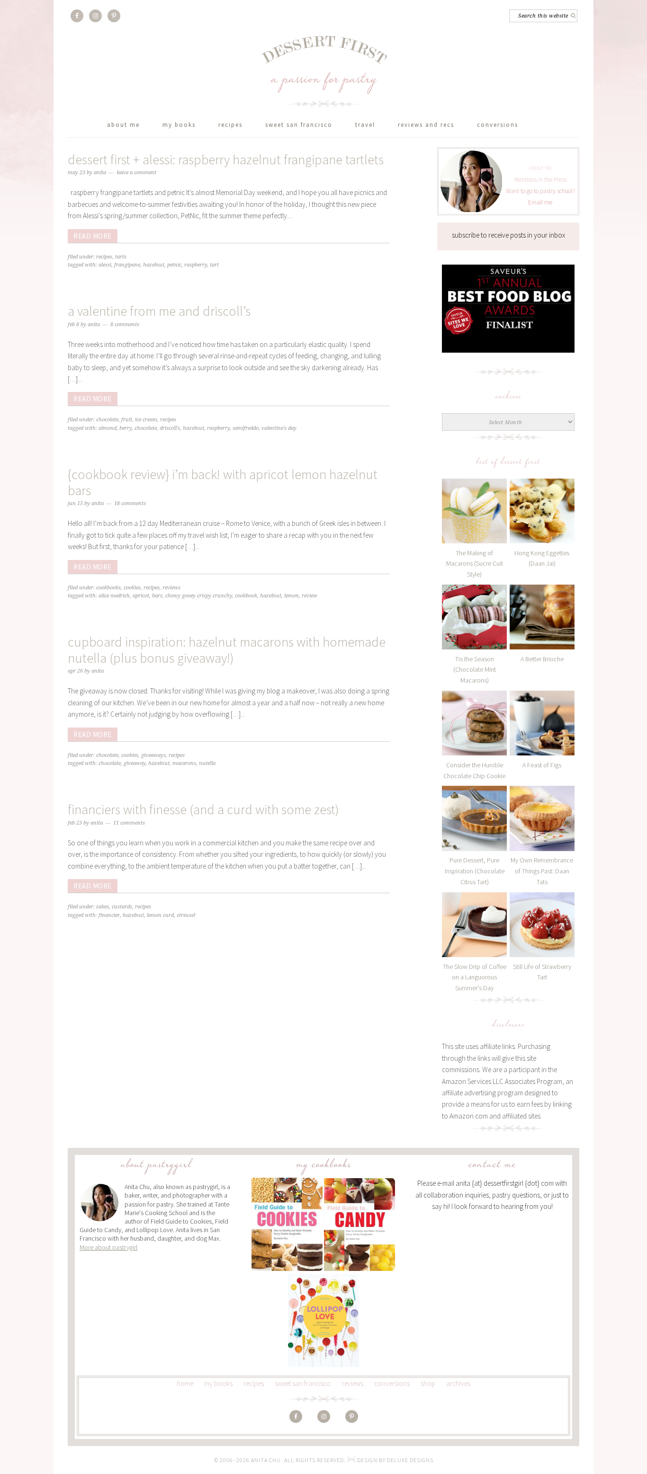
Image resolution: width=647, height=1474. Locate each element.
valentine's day (279, 428)
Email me (540, 202)
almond (108, 428)
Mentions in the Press (540, 180)
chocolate (146, 428)
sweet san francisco (303, 1383)
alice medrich (114, 596)
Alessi (105, 265)
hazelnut (153, 265)
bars (157, 596)
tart (214, 265)
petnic (174, 265)
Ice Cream (146, 420)
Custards (122, 907)
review (309, 596)
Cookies (132, 588)
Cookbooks (108, 588)
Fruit (126, 420)
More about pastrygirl (108, 1247)
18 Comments (130, 503)
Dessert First (323, 70)
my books (218, 1383)
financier (109, 915)
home (185, 1383)
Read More (92, 235)
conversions (392, 1383)
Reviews (171, 588)
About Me (540, 168)
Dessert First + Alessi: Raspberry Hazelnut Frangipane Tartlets (226, 159)
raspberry (195, 265)
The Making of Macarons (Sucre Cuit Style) (474, 564)
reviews (352, 1383)
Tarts (120, 257)
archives (458, 1383)
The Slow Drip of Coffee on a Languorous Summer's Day (474, 977)
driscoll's (170, 428)
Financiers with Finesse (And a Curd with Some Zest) (203, 809)
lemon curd (160, 915)
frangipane (127, 265)
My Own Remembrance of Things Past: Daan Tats (542, 871)
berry (125, 428)
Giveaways (153, 755)
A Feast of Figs (541, 765)
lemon (291, 596)
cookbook (246, 596)
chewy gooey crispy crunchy (198, 596)
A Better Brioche (542, 659)
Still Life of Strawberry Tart (542, 972)
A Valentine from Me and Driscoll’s (159, 311)
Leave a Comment (136, 172)
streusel (186, 915)
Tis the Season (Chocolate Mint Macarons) (474, 670)
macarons (184, 763)
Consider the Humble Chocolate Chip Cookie (474, 770)
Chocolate (107, 420)
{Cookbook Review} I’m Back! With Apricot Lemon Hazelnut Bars (222, 482)
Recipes (104, 257)
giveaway (134, 763)
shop (428, 1383)
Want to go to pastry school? (540, 191)
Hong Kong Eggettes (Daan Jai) (541, 558)
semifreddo (246, 428)
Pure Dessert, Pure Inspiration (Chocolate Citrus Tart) (474, 871)
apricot (141, 596)
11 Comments (129, 823)
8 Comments (124, 324)
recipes (253, 1383)
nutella (207, 763)
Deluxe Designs (410, 1460)
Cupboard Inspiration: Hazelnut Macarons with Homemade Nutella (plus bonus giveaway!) (227, 649)
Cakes (102, 907)
